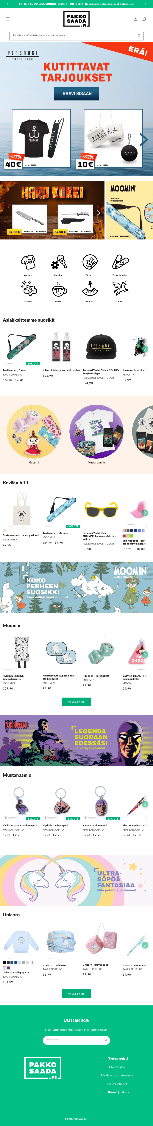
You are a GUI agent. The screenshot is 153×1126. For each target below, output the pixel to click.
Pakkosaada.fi (81, 1119)
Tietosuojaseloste (118, 1092)
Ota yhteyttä (117, 1067)
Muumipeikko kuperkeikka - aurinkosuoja (59, 677)
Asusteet (58, 275)
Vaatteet (28, 275)
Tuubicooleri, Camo (14, 370)
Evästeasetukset (117, 1084)
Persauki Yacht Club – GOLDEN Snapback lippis (101, 372)
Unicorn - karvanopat (95, 964)
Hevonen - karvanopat (96, 675)
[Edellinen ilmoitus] (7, 4)
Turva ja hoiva (120, 275)
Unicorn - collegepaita (16, 972)
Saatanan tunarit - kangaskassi (21, 535)
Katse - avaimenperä (95, 825)
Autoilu (89, 301)
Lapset (119, 301)
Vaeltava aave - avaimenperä (20, 825)
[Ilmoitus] (146, 4)
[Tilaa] (106, 1040)
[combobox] (76, 36)
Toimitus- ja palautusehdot (117, 1075)
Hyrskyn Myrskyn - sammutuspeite (14, 677)
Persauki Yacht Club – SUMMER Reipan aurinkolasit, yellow (100, 536)
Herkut (58, 301)
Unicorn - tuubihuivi (54, 964)
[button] (8, 19)
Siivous (28, 301)
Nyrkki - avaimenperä (55, 825)
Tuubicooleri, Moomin (55, 533)
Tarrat (89, 275)
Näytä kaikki (77, 702)
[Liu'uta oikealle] (145, 349)
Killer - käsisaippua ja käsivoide (61, 370)
